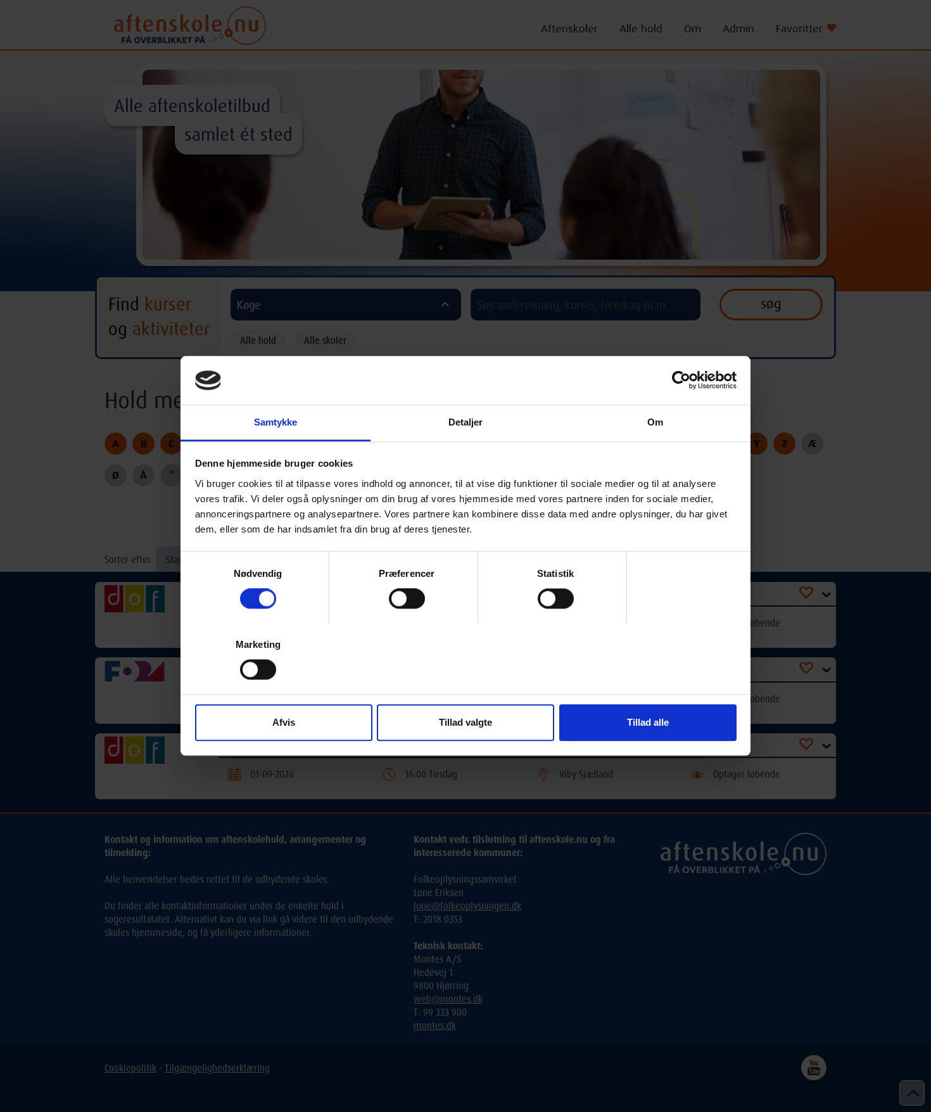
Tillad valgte (465, 722)
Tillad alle (648, 722)
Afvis (283, 722)
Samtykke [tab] (276, 422)
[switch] (407, 598)
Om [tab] (655, 422)
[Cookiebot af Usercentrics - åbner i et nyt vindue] (681, 380)
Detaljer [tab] (465, 422)
